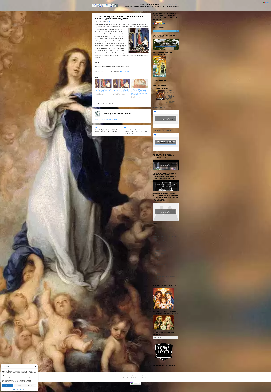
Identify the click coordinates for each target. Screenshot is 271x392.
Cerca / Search (159, 6)
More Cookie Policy (161, 268)
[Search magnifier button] (177, 31)
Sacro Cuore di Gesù (160, 250)
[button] (35, 366)
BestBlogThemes (134, 377)
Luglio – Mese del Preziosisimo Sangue (165, 256)
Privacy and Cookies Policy (162, 262)
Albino (110, 103)
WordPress (146, 377)
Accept (7, 385)
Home (142, 4)
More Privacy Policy (161, 264)
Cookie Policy (15, 389)
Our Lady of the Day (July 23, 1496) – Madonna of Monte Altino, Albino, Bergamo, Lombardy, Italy (103, 90)
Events (158, 273)
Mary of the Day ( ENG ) (170, 4)
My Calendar (158, 271)
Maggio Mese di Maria (160, 241)
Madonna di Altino (126, 103)
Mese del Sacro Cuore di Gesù (163, 247)
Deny (19, 385)
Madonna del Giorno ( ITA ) (154, 4)
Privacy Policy (21, 389)
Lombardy (120, 103)
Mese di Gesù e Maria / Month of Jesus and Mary (139, 6)
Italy (117, 103)
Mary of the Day (101, 103)
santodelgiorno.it (171, 102)
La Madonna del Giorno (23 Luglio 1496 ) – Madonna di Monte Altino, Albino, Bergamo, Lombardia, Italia (121, 90)
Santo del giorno (162, 88)
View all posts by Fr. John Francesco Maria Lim (107, 119)
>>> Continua (172, 101)
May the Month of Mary (161, 244)
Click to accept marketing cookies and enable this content (166, 44)
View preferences (31, 385)
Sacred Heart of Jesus (160, 253)
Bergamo (114, 103)
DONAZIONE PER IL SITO (172, 6)
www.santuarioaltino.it (125, 71)
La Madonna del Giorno (162, 131)
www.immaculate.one (140, 376)
